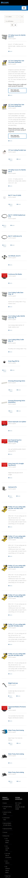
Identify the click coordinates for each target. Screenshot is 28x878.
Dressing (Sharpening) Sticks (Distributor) (16, 401)
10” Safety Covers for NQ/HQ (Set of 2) (16, 36)
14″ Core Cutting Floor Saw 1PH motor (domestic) (16, 61)
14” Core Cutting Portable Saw (17, 150)
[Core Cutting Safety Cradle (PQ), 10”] (4, 341)
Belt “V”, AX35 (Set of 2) (15, 236)
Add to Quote (11, 159)
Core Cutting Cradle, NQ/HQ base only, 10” (16, 317)
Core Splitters (7, 862)
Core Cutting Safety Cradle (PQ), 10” (16, 340)
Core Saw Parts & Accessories (8, 855)
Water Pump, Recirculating (16, 754)
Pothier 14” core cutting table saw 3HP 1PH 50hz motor (16, 507)
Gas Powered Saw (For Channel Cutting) (15, 440)
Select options (11, 496)
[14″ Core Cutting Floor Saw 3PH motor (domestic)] (4, 106)
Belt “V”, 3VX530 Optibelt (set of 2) (16, 216)
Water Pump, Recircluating (16, 730)
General (5, 832)
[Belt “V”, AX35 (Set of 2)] (4, 237)
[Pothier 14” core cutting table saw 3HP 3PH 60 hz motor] (4, 568)
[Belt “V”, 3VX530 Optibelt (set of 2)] (4, 216)
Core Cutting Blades (7, 840)
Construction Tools (6, 818)
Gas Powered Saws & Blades (7, 869)
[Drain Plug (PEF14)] (4, 362)
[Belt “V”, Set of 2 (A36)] (4, 197)
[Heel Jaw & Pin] (4, 488)
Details (10, 51)
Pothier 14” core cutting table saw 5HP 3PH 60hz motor (16, 654)
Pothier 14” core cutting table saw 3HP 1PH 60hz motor (16, 537)
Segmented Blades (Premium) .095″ (17, 707)
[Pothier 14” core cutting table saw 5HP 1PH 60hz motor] (4, 627)
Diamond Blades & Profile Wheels (7, 824)
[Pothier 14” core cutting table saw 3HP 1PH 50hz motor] (4, 509)
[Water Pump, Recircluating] (4, 731)
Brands (5, 803)
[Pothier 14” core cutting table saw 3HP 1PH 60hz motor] (4, 538)
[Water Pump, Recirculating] (4, 756)
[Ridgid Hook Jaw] (4, 685)
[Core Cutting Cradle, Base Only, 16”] (4, 294)
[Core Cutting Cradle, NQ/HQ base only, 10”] (4, 318)
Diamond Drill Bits (7, 828)
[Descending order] (22, 16)
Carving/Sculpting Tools (7, 807)
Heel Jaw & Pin (12, 487)
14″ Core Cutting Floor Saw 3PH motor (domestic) (16, 105)
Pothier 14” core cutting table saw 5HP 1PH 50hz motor (16, 595)
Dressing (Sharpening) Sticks (16, 381)
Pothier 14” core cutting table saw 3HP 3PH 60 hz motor (16, 566)
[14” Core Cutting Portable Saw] (4, 152)
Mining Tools (6, 836)
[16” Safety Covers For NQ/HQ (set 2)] (4, 171)
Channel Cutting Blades (7, 813)
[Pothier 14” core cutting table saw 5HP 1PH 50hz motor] (4, 597)
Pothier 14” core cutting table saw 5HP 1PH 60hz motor (16, 625)
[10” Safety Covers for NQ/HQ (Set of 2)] (4, 37)
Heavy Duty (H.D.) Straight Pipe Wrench (16, 464)
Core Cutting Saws (7, 848)
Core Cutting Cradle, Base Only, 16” (15, 293)
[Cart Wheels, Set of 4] (4, 257)
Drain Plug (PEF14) (13, 361)
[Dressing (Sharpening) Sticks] (4, 383)
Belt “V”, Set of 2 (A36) (14, 195)
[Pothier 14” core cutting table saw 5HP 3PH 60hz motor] (4, 656)
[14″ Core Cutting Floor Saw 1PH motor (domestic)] (4, 63)
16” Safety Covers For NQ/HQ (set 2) (17, 170)
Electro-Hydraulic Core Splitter (17, 422)
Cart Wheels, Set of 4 (14, 256)
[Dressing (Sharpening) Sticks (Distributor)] (4, 403)
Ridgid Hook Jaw (13, 683)
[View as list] (15, 25)
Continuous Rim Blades (15, 274)
